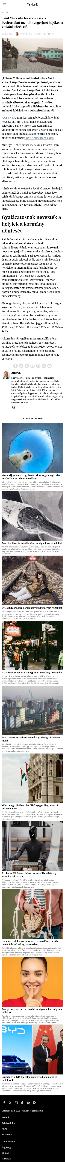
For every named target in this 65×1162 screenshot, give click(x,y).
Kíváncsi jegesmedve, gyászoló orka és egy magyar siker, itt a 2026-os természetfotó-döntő (32, 477)
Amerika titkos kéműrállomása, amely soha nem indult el (32, 543)
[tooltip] (15, 366)
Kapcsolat (7, 1134)
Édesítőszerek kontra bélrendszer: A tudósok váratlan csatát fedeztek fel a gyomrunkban (30, 943)
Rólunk (6, 1117)
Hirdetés (6, 1158)
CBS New (9, 117)
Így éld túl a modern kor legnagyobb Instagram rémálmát (32, 607)
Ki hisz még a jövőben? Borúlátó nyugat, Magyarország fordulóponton (30, 807)
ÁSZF (4, 1129)
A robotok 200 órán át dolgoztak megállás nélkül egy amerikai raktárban (29, 875)
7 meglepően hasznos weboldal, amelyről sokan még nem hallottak (32, 1011)
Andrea (23, 33)
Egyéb (5, 12)
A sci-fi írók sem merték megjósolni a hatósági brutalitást (32, 672)
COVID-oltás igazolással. (39, 138)
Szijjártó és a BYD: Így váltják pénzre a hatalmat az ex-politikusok (30, 1078)
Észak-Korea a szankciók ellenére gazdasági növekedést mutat (31, 739)
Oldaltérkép (8, 1141)
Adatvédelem (9, 1123)
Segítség (6, 1147)
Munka (5, 1153)
